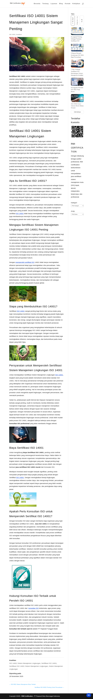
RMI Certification (27, 696)
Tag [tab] (81, 20)
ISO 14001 (12, 34)
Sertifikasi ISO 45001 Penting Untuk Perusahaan (49, 687)
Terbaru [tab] (72, 20)
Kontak (67, 3)
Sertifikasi (19, 34)
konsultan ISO (33, 608)
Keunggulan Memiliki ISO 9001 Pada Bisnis (77, 89)
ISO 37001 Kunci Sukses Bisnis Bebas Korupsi (77, 106)
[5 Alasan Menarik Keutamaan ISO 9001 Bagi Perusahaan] (77, 47)
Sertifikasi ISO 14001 (49, 663)
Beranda (37, 3)
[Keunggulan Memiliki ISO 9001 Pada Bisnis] (77, 82)
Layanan (54, 3)
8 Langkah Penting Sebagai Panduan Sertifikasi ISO (76, 39)
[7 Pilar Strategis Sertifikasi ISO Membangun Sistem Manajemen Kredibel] (77, 64)
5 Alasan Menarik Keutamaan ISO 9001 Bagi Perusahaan (77, 55)
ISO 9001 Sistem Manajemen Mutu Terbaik (22, 684)
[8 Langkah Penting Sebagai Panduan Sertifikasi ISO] (77, 31)
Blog (61, 3)
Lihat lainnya (77, 112)
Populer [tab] (77, 20)
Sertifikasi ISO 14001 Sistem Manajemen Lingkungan (28, 666)
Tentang (45, 3)
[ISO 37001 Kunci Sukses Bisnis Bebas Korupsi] (77, 98)
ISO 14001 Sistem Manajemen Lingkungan (24, 663)
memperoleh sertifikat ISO (24, 262)
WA (89, 695)
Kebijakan (76, 3)
